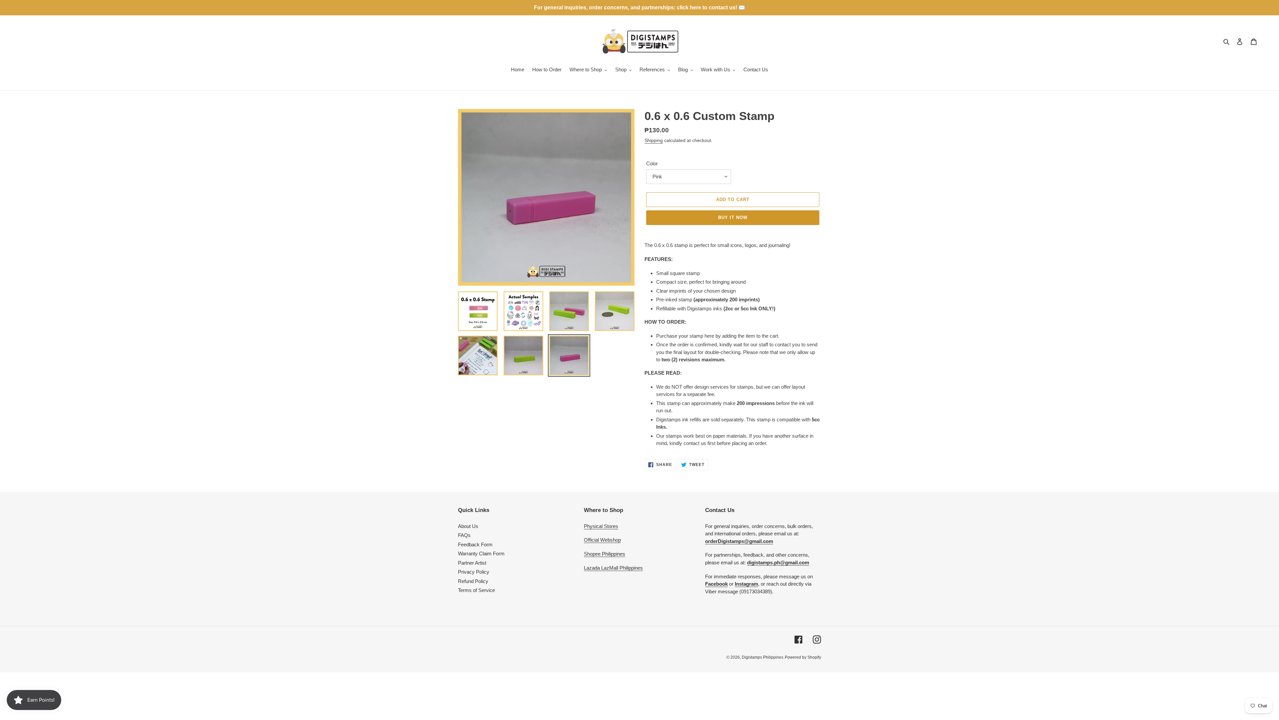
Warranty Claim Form (481, 553)
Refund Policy (473, 581)
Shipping (653, 140)
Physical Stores (601, 526)
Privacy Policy (473, 572)
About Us (468, 526)
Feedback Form (475, 544)
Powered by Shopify (803, 657)
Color (652, 163)
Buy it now (732, 217)
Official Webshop (602, 540)
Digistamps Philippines (762, 657)
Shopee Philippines (604, 554)
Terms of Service (476, 590)
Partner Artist (472, 563)
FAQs (464, 535)
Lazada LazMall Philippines (613, 568)
